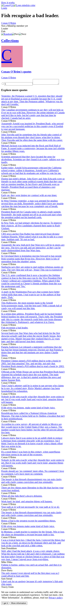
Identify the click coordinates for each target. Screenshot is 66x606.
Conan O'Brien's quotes (16, 71)
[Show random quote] (6, 34)
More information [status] (18, 603)
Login (4, 8)
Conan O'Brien (8, 23)
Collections (10, 41)
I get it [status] (5, 603)
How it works (8, 2)
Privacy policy (55, 597)
